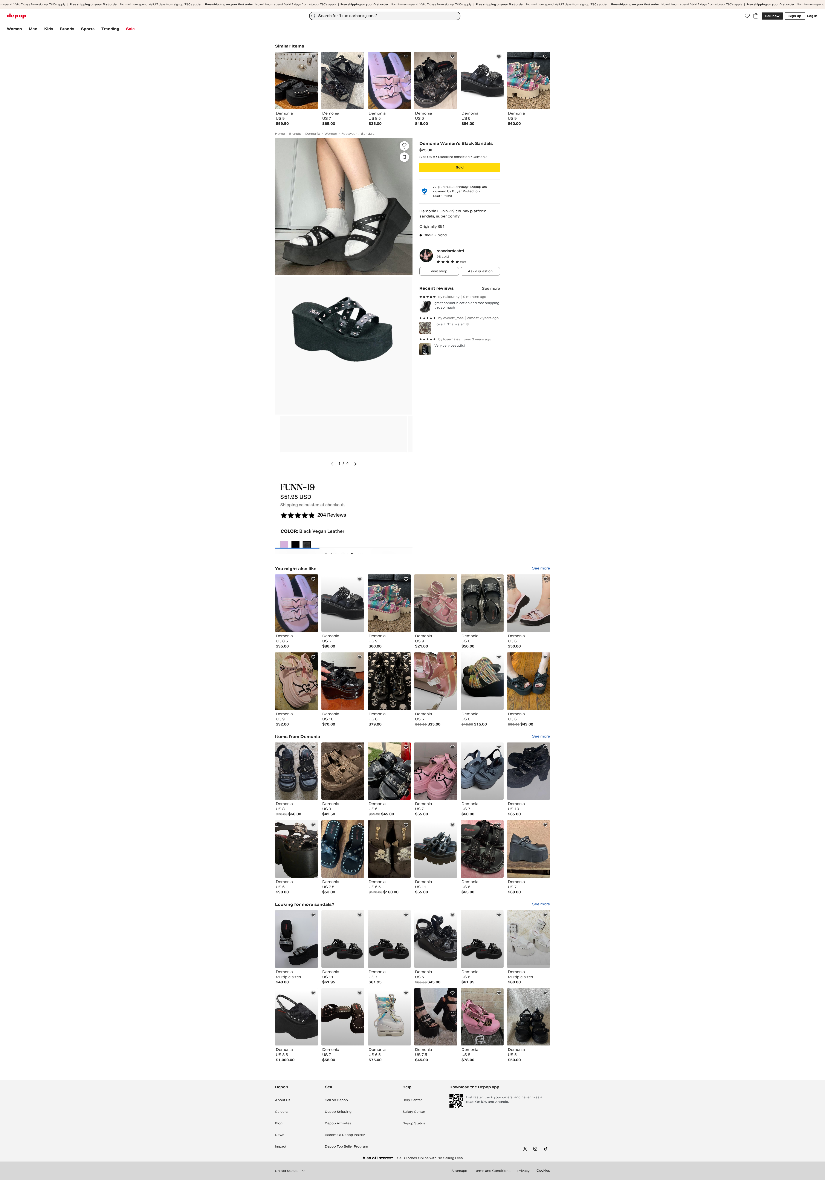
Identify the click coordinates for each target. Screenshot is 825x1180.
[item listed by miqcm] (482, 603)
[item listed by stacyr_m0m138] (342, 1017)
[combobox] (384, 16)
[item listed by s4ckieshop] (528, 681)
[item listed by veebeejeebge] (296, 939)
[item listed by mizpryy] (482, 849)
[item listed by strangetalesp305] (435, 681)
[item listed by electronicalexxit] (482, 681)
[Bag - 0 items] (756, 16)
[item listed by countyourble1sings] (342, 603)
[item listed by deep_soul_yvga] (389, 603)
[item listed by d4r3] (482, 771)
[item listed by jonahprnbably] (528, 771)
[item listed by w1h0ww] (296, 1017)
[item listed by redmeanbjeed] (342, 771)
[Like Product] (313, 57)
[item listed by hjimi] (435, 771)
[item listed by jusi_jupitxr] (435, 603)
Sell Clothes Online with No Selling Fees (430, 1158)
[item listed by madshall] (435, 849)
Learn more (442, 196)
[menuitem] (14, 29)
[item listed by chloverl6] (528, 1017)
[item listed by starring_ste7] (528, 939)
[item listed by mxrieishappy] (435, 939)
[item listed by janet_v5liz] (296, 771)
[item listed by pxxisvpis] (296, 849)
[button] (468, 262)
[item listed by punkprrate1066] (435, 1017)
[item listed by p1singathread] (528, 603)
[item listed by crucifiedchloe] (342, 849)
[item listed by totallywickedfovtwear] (389, 939)
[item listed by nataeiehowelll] (342, 681)
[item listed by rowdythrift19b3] (528, 849)
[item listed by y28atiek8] (482, 1017)
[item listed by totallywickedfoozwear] (342, 939)
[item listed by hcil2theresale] (389, 1017)
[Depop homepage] (16, 16)
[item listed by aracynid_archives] (389, 849)
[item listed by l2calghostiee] (389, 771)
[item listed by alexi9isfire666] (389, 681)
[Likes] (747, 16)
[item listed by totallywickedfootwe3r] (482, 939)
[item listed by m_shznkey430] (296, 681)
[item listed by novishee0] (296, 603)
